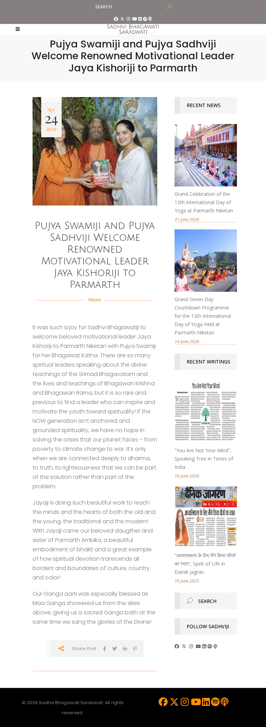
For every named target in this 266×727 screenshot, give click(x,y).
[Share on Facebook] (104, 648)
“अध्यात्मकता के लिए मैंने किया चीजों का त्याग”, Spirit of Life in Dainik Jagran (205, 563)
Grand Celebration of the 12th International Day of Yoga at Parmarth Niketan (204, 202)
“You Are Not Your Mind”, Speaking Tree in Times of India (204, 458)
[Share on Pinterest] (135, 648)
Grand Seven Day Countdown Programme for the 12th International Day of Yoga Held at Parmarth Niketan (203, 316)
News (94, 299)
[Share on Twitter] (114, 648)
